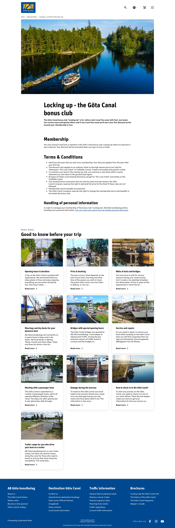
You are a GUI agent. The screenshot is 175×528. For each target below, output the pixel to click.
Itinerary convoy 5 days (99, 497)
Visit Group (77, 525)
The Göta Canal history (18, 497)
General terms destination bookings (64, 497)
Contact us (53, 493)
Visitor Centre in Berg (17, 507)
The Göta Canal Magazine (141, 500)
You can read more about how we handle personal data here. (101, 210)
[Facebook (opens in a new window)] (150, 521)
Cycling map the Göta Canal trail (144, 493)
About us (11, 493)
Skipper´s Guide (137, 503)
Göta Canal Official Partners (61, 500)
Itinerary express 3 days (99, 500)
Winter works (13, 500)
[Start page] (28, 7)
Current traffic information (100, 510)
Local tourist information (59, 510)
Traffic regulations (97, 507)
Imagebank (54, 503)
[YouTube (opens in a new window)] (162, 521)
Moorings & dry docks (98, 503)
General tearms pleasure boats (102, 493)
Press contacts (55, 507)
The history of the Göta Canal (143, 497)
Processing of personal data (20, 520)
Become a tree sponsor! (18, 503)
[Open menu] (152, 7)
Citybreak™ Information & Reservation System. (98, 525)
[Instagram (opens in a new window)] (156, 521)
